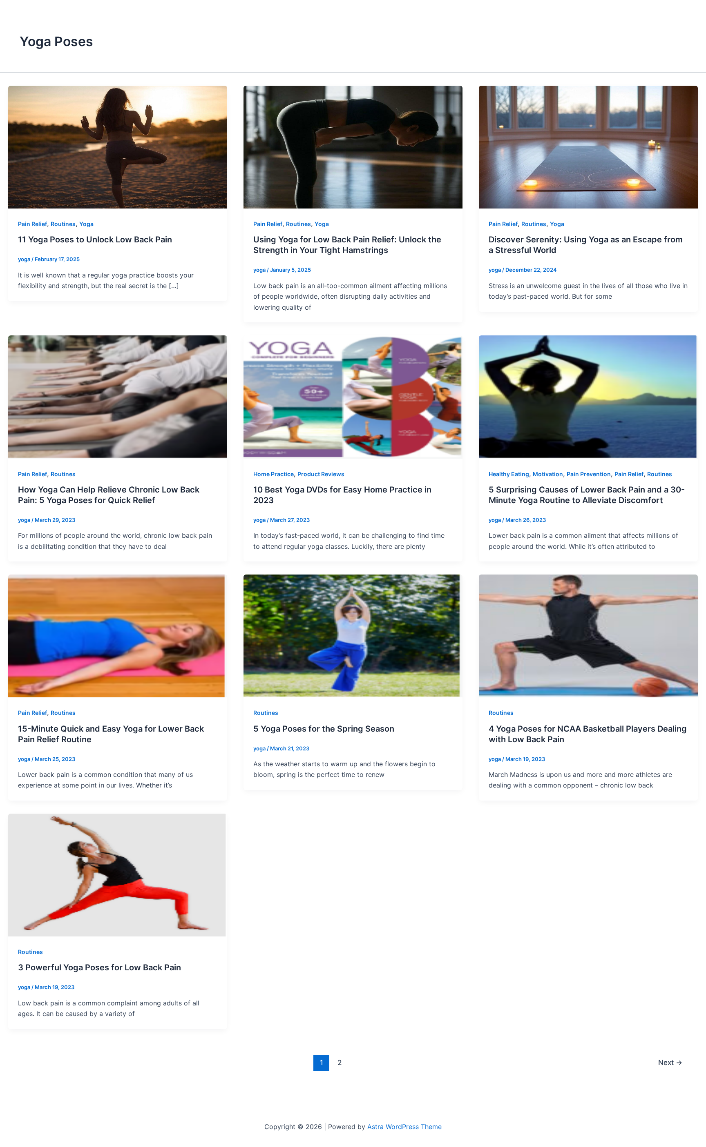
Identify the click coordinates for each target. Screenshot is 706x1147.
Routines (63, 223)
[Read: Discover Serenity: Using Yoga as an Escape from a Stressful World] (588, 146)
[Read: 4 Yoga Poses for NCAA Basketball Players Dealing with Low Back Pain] (588, 635)
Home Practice (273, 473)
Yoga (86, 223)
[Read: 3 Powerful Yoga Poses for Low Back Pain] (117, 874)
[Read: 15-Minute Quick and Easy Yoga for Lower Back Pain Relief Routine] (117, 635)
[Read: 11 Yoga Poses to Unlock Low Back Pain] (117, 146)
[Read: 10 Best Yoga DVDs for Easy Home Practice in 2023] (353, 396)
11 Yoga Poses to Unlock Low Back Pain (95, 239)
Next (670, 1062)
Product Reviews (320, 473)
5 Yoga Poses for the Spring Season (323, 729)
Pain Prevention (589, 473)
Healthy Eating (509, 473)
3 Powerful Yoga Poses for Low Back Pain (99, 967)
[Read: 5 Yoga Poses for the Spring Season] (353, 635)
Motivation (548, 473)
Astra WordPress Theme (404, 1127)
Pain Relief (32, 223)
